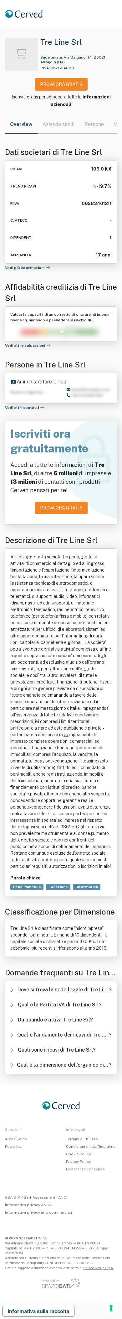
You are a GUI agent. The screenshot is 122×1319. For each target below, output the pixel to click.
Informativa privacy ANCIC (28, 1205)
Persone (94, 124)
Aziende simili (58, 124)
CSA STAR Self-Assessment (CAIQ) (36, 1197)
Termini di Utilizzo (82, 1139)
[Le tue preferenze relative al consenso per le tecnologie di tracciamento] (111, 1308)
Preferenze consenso (85, 1169)
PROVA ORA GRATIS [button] (61, 84)
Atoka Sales (16, 1139)
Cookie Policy (78, 1154)
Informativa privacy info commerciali (38, 1212)
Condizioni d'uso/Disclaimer (91, 1146)
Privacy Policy (78, 1161)
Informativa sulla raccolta (38, 1311)
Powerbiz (13, 1146)
